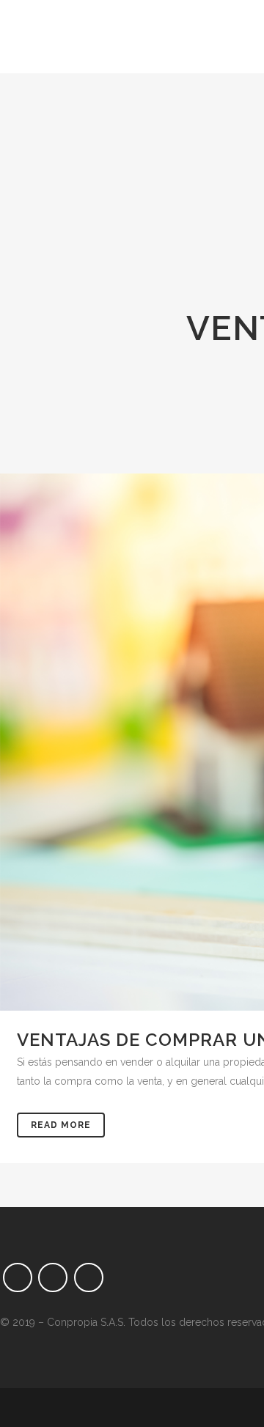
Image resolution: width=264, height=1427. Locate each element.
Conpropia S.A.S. (86, 1322)
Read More (61, 1125)
